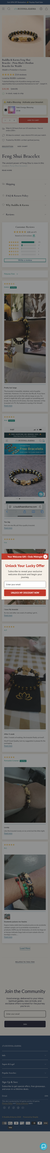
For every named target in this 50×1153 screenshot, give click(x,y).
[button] (43, 1146)
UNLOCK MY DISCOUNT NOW (25, 592)
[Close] (45, 557)
